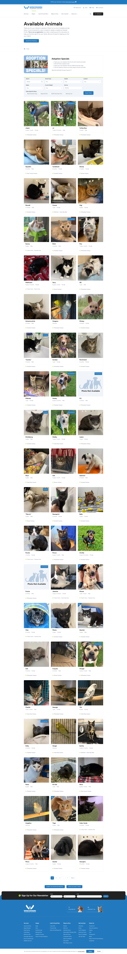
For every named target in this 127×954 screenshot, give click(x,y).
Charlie (27, 707)
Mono (27, 862)
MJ (80, 398)
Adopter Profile (31, 41)
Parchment (83, 360)
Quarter (82, 630)
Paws (27, 784)
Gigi (80, 205)
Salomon (82, 475)
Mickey (81, 321)
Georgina (82, 862)
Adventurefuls (30, 321)
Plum (27, 475)
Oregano (55, 321)
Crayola (55, 669)
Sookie (54, 862)
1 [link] (52, 878)
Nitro (81, 784)
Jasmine (55, 591)
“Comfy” (28, 360)
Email (78, 894)
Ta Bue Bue (83, 128)
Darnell (27, 205)
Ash (53, 475)
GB (80, 282)
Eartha (81, 746)
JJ (53, 128)
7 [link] (67, 878)
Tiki (80, 707)
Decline (99, 951)
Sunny (27, 244)
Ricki (54, 244)
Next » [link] (73, 878)
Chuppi (81, 669)
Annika (81, 553)
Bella (81, 514)
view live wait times (74, 886)
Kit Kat (54, 784)
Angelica (28, 823)
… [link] (63, 878)
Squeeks (28, 167)
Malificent (28, 282)
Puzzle (27, 553)
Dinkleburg (29, 437)
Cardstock (55, 167)
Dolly (27, 746)
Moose (81, 591)
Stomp (81, 167)
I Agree (90, 951)
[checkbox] (31, 94)
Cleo (27, 630)
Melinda (28, 398)
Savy (54, 282)
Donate (99, 14)
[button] (54, 81)
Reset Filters (88, 93)
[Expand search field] (90, 14)
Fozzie (27, 591)
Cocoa (54, 205)
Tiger (54, 823)
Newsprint (55, 514)
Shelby (54, 437)
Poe (80, 244)
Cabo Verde (83, 823)
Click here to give (70, 2)
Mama (54, 630)
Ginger (54, 746)
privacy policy (81, 951)
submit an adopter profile (54, 886)
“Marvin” (28, 514)
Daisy (62, 201)
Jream (27, 128)
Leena (81, 437)
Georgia (55, 707)
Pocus (54, 553)
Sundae (54, 360)
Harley (54, 398)
